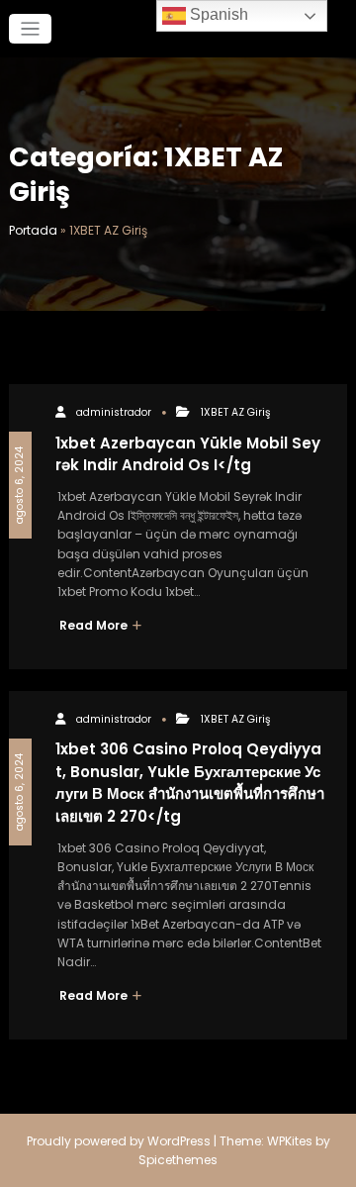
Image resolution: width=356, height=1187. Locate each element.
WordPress (179, 1141)
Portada (33, 230)
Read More (95, 625)
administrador (113, 412)
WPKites (291, 1141)
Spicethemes (178, 1159)
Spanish (217, 14)
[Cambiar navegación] (30, 29)
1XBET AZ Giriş (235, 412)
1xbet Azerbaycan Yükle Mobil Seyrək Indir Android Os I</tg (187, 454)
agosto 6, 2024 (19, 485)
